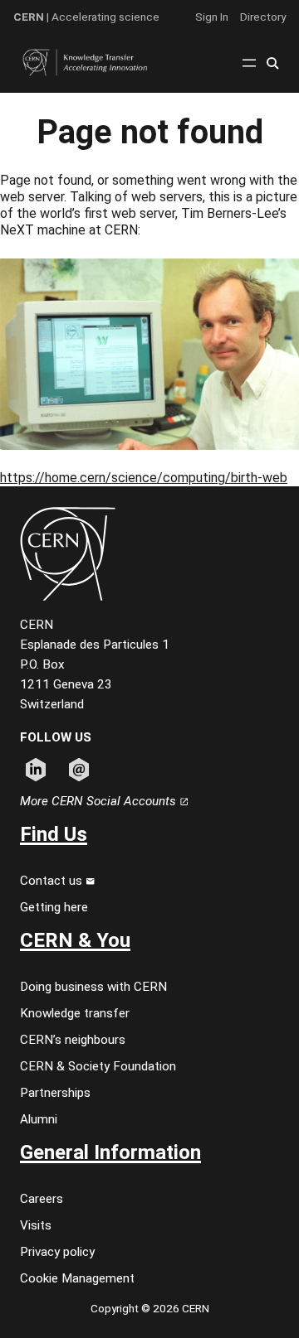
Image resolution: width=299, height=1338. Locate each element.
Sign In (211, 16)
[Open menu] (249, 63)
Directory (263, 16)
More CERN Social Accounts (99, 801)
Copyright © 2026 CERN (150, 1308)
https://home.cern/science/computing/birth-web (143, 477)
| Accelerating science (86, 16)
